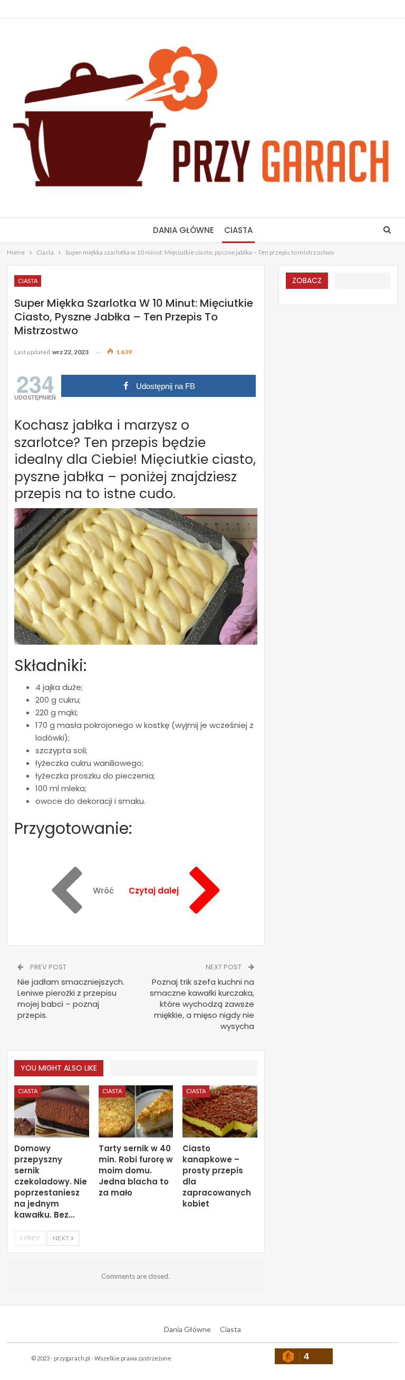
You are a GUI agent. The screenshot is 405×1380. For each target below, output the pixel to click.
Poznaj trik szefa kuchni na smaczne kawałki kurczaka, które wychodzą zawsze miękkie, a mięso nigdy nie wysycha (202, 1004)
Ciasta (238, 230)
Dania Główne (183, 230)
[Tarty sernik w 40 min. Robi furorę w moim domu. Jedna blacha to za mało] (136, 1111)
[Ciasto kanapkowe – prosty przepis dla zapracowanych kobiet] (219, 1111)
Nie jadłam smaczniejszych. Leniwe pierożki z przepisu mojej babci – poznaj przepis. (70, 998)
